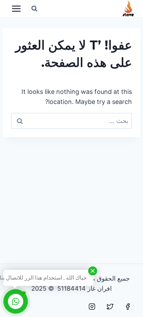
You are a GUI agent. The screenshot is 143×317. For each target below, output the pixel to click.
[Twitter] (110, 307)
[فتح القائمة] (16, 8)
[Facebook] (128, 307)
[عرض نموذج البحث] (34, 8)
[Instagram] (92, 307)
